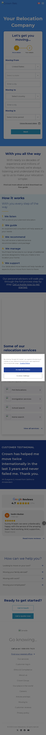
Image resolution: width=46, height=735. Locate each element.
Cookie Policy (25, 363)
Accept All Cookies (23, 370)
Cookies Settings (23, 376)
